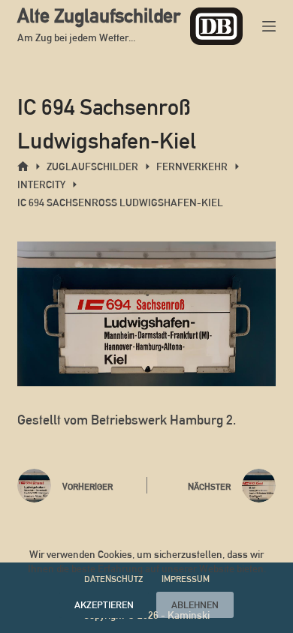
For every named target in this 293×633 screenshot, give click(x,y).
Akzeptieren (104, 604)
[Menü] (269, 26)
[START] (23, 166)
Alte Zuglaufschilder (98, 15)
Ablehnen (195, 604)
